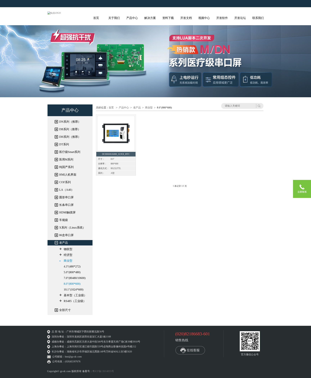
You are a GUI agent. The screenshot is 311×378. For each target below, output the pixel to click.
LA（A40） (66, 189)
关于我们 (114, 17)
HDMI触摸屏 (67, 212)
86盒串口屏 (66, 235)
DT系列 (64, 144)
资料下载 (168, 17)
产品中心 (132, 17)
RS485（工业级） (75, 301)
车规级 (63, 220)
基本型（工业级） (75, 295)
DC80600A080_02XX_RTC (116, 154)
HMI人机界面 (67, 174)
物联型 (68, 249)
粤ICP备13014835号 (103, 371)
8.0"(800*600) (72, 283)
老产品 (63, 242)
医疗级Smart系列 (69, 151)
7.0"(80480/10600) (74, 277)
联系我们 (258, 17)
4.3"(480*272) (72, 266)
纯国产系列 (66, 167)
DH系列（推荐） (70, 136)
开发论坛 (240, 17)
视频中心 (204, 17)
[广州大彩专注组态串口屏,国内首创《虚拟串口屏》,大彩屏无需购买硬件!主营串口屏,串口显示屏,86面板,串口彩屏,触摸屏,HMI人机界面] (54, 13)
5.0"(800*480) (72, 272)
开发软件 (222, 17)
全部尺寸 (65, 310)
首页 (96, 17)
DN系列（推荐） (70, 121)
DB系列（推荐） (70, 129)
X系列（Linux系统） (72, 227)
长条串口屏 (66, 204)
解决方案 (150, 17)
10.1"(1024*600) (73, 289)
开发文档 (186, 17)
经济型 (68, 254)
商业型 (68, 260)
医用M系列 (66, 159)
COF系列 (65, 182)
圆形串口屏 (66, 197)
